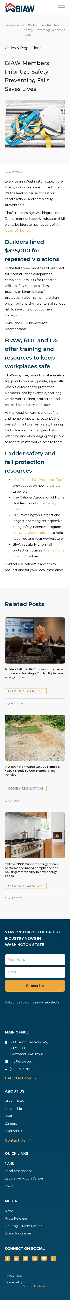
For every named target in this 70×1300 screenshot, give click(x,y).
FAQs (9, 1186)
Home (9, 25)
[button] (64, 7)
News (9, 1211)
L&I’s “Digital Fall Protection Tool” (38, 480)
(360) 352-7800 (22, 1069)
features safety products (32, 533)
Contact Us (13, 1131)
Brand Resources (18, 1233)
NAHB (9, 1163)
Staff (8, 1116)
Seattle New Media (35, 1286)
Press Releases (16, 1218)
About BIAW (14, 1101)
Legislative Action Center (24, 1178)
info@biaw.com (21, 1061)
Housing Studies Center (23, 1226)
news (19, 25)
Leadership (13, 1109)
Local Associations (18, 1171)
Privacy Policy (13, 1275)
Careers (11, 1124)
